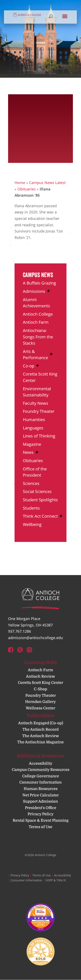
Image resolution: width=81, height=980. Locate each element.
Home (20, 182)
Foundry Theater (38, 411)
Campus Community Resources (40, 770)
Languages (33, 428)
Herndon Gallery (40, 702)
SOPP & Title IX (55, 880)
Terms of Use (40, 827)
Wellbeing (32, 524)
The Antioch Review (40, 736)
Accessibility (40, 763)
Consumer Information (40, 782)
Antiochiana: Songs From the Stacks (38, 337)
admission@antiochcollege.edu (35, 637)
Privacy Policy (41, 814)
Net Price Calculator (40, 795)
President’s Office (40, 808)
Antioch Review (40, 676)
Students (31, 508)
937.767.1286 (19, 631)
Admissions (34, 291)
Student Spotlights (40, 500)
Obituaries (26, 189)
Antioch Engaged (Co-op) (40, 723)
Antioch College (38, 314)
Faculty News (35, 403)
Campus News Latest (47, 182)
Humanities (34, 419)
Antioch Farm (36, 322)
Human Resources (41, 789)
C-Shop (40, 689)
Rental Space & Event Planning (41, 820)
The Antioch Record (40, 729)
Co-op (28, 366)
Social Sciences (37, 491)
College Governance (40, 776)
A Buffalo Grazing (39, 283)
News (28, 452)
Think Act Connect (40, 516)
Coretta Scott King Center (40, 683)
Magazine (32, 444)
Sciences (31, 483)
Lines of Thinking (39, 436)
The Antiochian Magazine (40, 742)
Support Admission (40, 801)
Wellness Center (40, 708)
